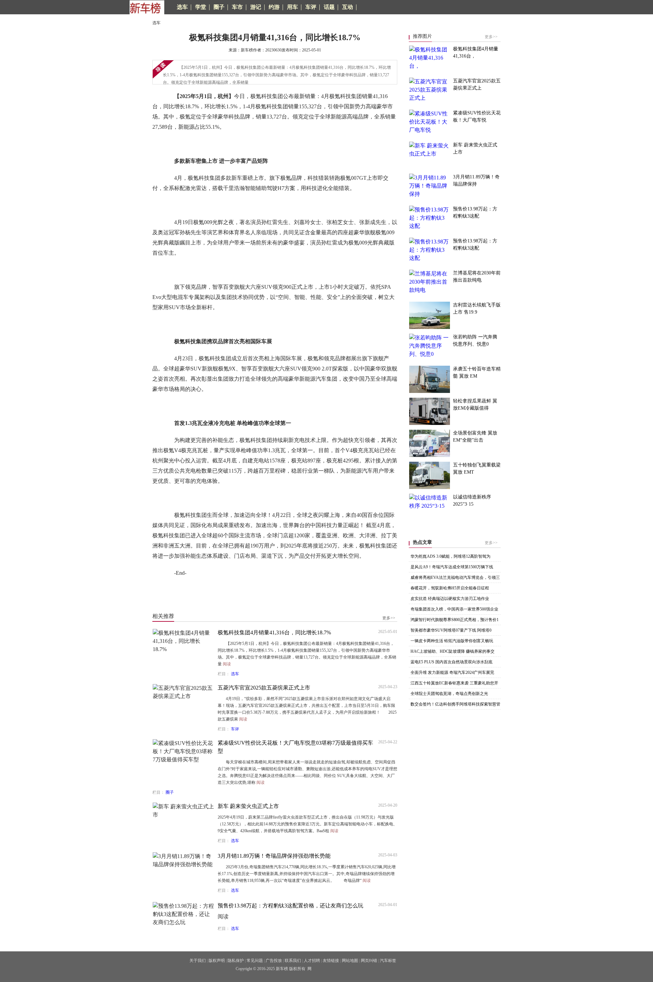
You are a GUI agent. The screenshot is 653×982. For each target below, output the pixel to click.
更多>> (388, 618)
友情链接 (331, 960)
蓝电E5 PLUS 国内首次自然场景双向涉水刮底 (451, 662)
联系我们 (293, 960)
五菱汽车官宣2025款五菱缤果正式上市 (264, 688)
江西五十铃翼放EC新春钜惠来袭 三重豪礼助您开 (454, 683)
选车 (235, 673)
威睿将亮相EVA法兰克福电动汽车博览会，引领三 (455, 577)
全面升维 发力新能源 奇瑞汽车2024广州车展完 (452, 672)
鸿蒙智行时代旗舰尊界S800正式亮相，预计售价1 (455, 619)
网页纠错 (369, 960)
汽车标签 (388, 960)
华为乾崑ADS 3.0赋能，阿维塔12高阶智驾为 (450, 556)
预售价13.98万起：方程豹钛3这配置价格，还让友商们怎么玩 (290, 905)
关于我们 (197, 960)
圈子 (170, 792)
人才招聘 (312, 960)
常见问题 (255, 960)
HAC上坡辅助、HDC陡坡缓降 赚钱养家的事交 (453, 651)
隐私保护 (236, 960)
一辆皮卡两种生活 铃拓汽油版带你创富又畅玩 (452, 640)
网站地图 (350, 960)
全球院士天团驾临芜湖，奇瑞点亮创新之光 (449, 693)
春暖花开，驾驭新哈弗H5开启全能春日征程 (450, 588)
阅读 (227, 664)
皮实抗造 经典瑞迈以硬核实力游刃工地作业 (450, 598)
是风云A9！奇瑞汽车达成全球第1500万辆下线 (452, 567)
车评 (235, 729)
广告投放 (274, 960)
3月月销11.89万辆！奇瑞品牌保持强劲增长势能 (274, 856)
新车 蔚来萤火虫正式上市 (248, 806)
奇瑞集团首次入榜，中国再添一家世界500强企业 (454, 609)
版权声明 (216, 960)
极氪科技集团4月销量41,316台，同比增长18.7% (274, 632)
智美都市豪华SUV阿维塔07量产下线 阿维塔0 (451, 630)
